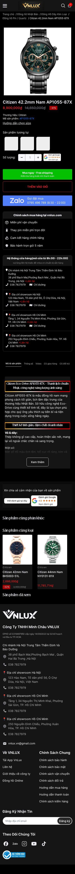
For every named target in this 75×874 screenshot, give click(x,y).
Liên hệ (7, 767)
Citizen (22, 114)
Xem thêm (37, 462)
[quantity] (21, 157)
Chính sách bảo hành (53, 760)
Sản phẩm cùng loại (18, 530)
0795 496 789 (36, 202)
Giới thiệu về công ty (16, 773)
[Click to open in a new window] (37, 61)
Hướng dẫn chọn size (17, 123)
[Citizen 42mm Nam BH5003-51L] (17, 550)
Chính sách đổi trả (51, 780)
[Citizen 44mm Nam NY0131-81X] (52, 550)
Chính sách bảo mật (52, 767)
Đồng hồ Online (13, 780)
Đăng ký (64, 821)
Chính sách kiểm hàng (53, 801)
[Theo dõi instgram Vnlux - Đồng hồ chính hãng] (24, 844)
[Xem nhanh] (28, 539)
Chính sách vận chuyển (54, 773)
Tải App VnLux (12, 760)
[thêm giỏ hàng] (20, 539)
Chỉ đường (40, 284)
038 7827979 (18, 284)
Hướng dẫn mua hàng (53, 787)
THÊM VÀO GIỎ (37, 186)
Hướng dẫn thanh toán (54, 794)
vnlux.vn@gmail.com (21, 743)
